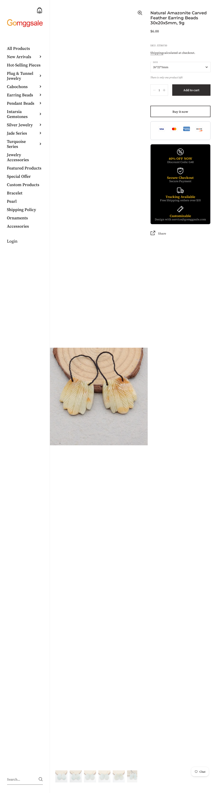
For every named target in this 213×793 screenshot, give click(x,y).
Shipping (156, 53)
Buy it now (180, 111)
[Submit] (40, 779)
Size (155, 62)
